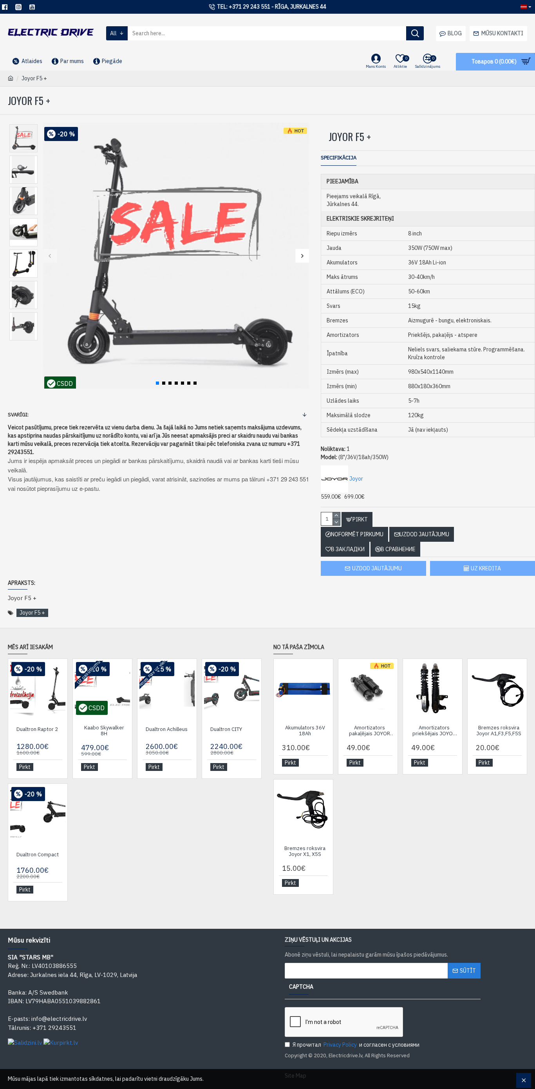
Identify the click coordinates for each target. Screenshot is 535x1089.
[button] (50, 255)
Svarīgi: (18, 414)
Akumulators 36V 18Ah (305, 731)
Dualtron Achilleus (167, 729)
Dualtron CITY (226, 729)
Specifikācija (338, 157)
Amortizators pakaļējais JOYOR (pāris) (369, 731)
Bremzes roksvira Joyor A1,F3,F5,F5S (498, 731)
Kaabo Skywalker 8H (104, 731)
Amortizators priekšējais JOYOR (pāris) (434, 731)
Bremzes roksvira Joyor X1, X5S (304, 851)
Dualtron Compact (37, 855)
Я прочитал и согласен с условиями (356, 1044)
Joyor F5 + (32, 612)
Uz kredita (486, 568)
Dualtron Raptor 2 (37, 729)
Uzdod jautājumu (377, 568)
